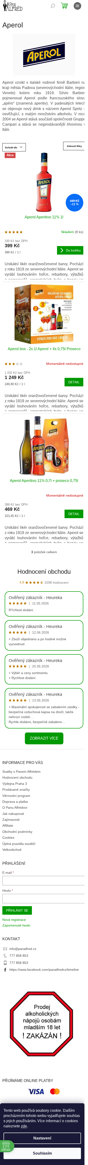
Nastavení (42, 1138)
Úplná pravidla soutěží (18, 844)
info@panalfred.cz (22, 949)
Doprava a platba (15, 801)
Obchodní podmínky (17, 832)
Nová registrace (14, 920)
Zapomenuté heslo (16, 925)
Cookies (8, 837)
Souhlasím (42, 1153)
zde (24, 1126)
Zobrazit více (44, 738)
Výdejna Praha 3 (14, 783)
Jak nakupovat (13, 814)
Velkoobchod (11, 850)
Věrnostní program (16, 796)
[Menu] (77, 6)
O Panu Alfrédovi (14, 807)
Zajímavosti (10, 819)
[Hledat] (52, 6)
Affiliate (7, 825)
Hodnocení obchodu (44, 571)
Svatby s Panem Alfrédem (21, 771)
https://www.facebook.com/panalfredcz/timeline (44, 969)
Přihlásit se (17, 910)
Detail (74, 382)
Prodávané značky (16, 789)
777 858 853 (18, 956)
